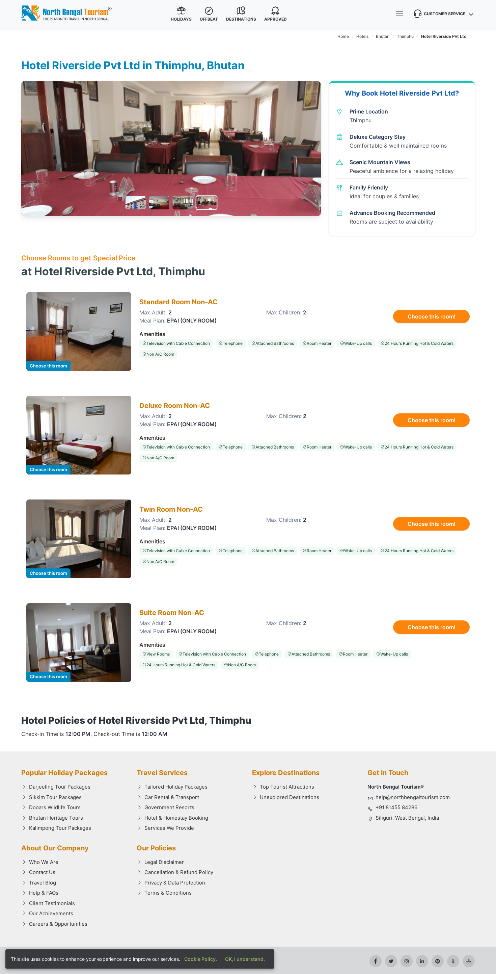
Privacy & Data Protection (174, 882)
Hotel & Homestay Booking (176, 818)
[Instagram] (407, 961)
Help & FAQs (43, 893)
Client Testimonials (52, 903)
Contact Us (42, 872)
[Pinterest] (438, 961)
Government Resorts (169, 807)
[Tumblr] (453, 961)
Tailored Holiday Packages (176, 787)
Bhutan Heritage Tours (56, 818)
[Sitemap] (469, 961)
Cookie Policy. (200, 959)
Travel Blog (42, 882)
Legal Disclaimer (164, 862)
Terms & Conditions (168, 893)
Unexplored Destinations (289, 797)
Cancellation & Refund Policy (178, 872)
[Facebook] (375, 961)
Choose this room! (432, 316)
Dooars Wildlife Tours (55, 807)
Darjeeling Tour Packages (59, 787)
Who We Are (43, 862)
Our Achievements (51, 913)
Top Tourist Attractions (287, 787)
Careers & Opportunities (58, 924)
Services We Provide (169, 828)
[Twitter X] (391, 961)
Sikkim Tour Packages (55, 797)
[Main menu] (399, 14)
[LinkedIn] (422, 961)
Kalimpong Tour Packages (60, 828)
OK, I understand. (245, 959)
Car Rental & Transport (171, 797)
